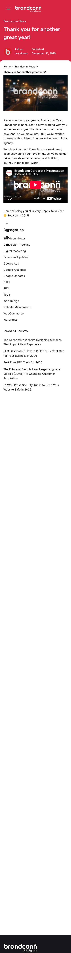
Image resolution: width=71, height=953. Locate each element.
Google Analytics (14, 269)
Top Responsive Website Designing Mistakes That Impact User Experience (32, 342)
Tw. (66, 467)
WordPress (10, 319)
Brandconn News (14, 21)
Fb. (66, 476)
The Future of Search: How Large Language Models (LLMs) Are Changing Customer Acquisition (31, 374)
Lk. (66, 459)
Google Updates (14, 276)
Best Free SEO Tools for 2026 (22, 362)
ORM (6, 282)
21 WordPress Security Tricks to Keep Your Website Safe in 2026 (31, 387)
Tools (7, 294)
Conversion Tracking (16, 244)
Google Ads (11, 263)
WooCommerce (13, 313)
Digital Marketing (14, 251)
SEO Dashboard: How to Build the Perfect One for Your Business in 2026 (33, 353)
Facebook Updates (15, 257)
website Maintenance (17, 307)
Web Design (11, 301)
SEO (6, 288)
